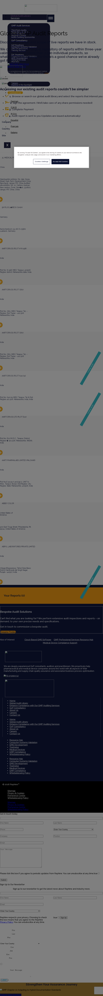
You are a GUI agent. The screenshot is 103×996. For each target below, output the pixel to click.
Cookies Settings (41, 161)
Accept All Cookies (60, 161)
